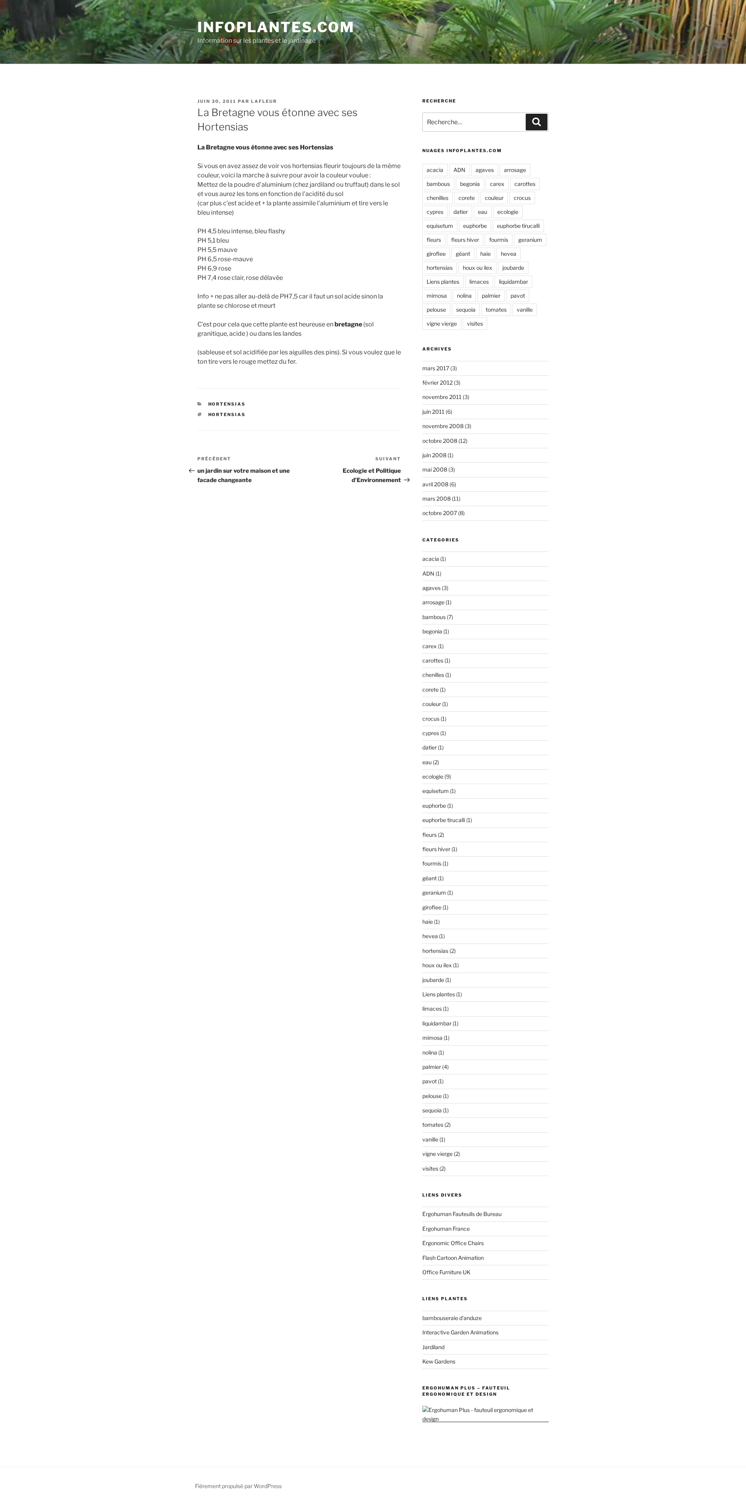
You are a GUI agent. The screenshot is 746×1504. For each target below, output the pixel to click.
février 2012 (437, 382)
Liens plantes (443, 281)
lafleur (264, 101)
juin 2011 (433, 411)
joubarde (513, 267)
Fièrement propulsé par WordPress (238, 1486)
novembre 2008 (443, 426)
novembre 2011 (442, 397)
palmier (491, 295)
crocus (522, 197)
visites (475, 323)
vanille (525, 309)
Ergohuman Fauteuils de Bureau (462, 1214)
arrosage (515, 170)
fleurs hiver (465, 239)
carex (497, 183)
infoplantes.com (276, 27)
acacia (435, 170)
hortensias (227, 404)
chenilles (437, 197)
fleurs (434, 239)
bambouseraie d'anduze (452, 1318)
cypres (435, 211)
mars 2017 (435, 368)
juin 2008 (434, 455)
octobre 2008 (439, 440)
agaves (485, 170)
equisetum (440, 225)
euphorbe (475, 225)
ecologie (507, 211)
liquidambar (513, 281)
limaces (479, 281)
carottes (524, 183)
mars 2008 (436, 498)
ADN (459, 170)
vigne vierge (442, 323)
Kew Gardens (438, 1361)
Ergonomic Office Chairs (453, 1243)
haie (485, 253)
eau (482, 211)
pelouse (436, 309)
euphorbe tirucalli (518, 225)
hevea (508, 253)
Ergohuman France (446, 1228)
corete (466, 197)
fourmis (498, 239)
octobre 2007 (439, 513)
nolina (464, 295)
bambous (438, 183)
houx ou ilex (477, 267)
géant (463, 253)
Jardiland (433, 1347)
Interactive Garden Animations (460, 1332)
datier (460, 211)
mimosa (437, 295)
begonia (470, 183)
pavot (518, 295)
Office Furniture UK (446, 1272)
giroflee (436, 253)
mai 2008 (434, 469)
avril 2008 (435, 484)
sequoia (466, 309)
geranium (530, 239)
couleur (494, 197)
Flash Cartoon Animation (453, 1257)
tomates (496, 309)
